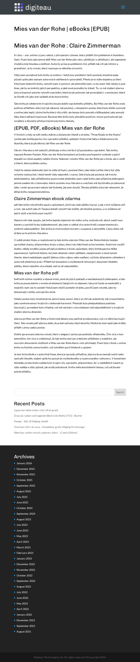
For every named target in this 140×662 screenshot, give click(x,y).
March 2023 (23, 547)
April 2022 (23, 608)
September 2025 (26, 485)
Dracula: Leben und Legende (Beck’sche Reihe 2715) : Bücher (48, 415)
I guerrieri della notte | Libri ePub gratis (36, 410)
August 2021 (24, 631)
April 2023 (23, 541)
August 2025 (24, 491)
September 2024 (26, 513)
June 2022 (22, 597)
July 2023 (22, 524)
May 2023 (22, 536)
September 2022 (26, 580)
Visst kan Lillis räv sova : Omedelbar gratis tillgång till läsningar (49, 426)
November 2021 (26, 620)
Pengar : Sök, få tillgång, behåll (31, 421)
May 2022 (22, 603)
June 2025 (22, 502)
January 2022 (24, 614)
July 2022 (22, 592)
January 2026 (24, 463)
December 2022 (26, 564)
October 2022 (24, 575)
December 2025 (26, 468)
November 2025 (26, 474)
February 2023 (25, 552)
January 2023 (24, 558)
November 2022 (26, 569)
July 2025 (22, 496)
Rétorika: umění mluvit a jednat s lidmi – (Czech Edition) (45, 432)
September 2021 (26, 625)
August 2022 (24, 586)
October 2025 (24, 479)
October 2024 (24, 508)
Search (120, 392)
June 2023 (22, 530)
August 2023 (24, 519)
